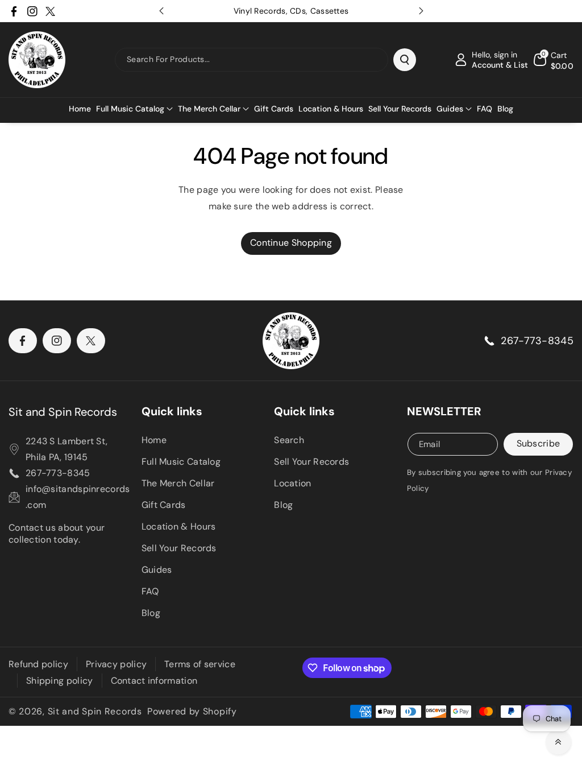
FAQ (150, 591)
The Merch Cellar (178, 483)
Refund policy (38, 664)
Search (289, 440)
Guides (157, 570)
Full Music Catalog (181, 462)
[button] (134, 109)
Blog (151, 613)
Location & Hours (179, 526)
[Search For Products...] (404, 59)
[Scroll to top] (558, 741)
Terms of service (199, 664)
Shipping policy (59, 681)
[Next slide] (421, 11)
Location (292, 483)
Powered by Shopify (192, 711)
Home (154, 440)
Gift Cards (164, 505)
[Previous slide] (161, 11)
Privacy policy (116, 664)
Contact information (154, 681)
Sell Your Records (179, 548)
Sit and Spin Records (63, 411)
